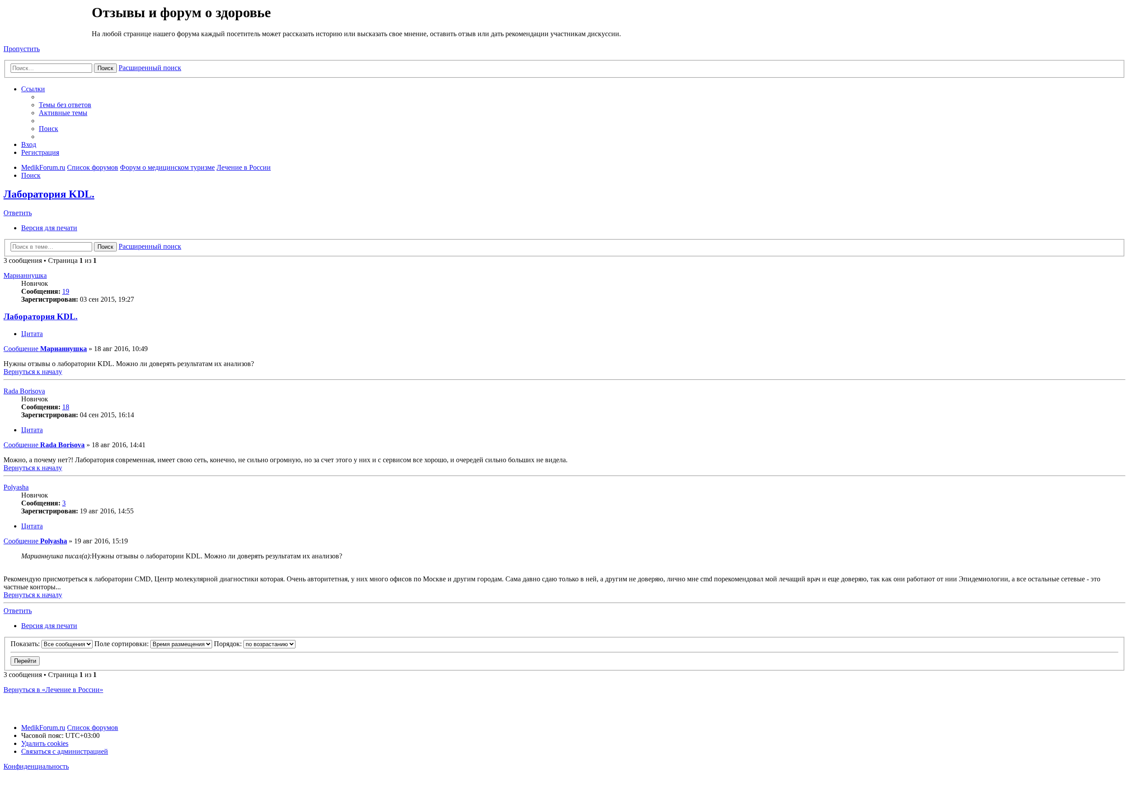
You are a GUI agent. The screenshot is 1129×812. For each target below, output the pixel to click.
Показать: (26, 643)
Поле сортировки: (122, 643)
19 (65, 291)
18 (65, 407)
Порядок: (228, 643)
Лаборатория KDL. (49, 194)
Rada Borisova (24, 391)
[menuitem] (65, 105)
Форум (47, 24)
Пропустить (22, 48)
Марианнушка (25, 275)
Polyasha (16, 487)
